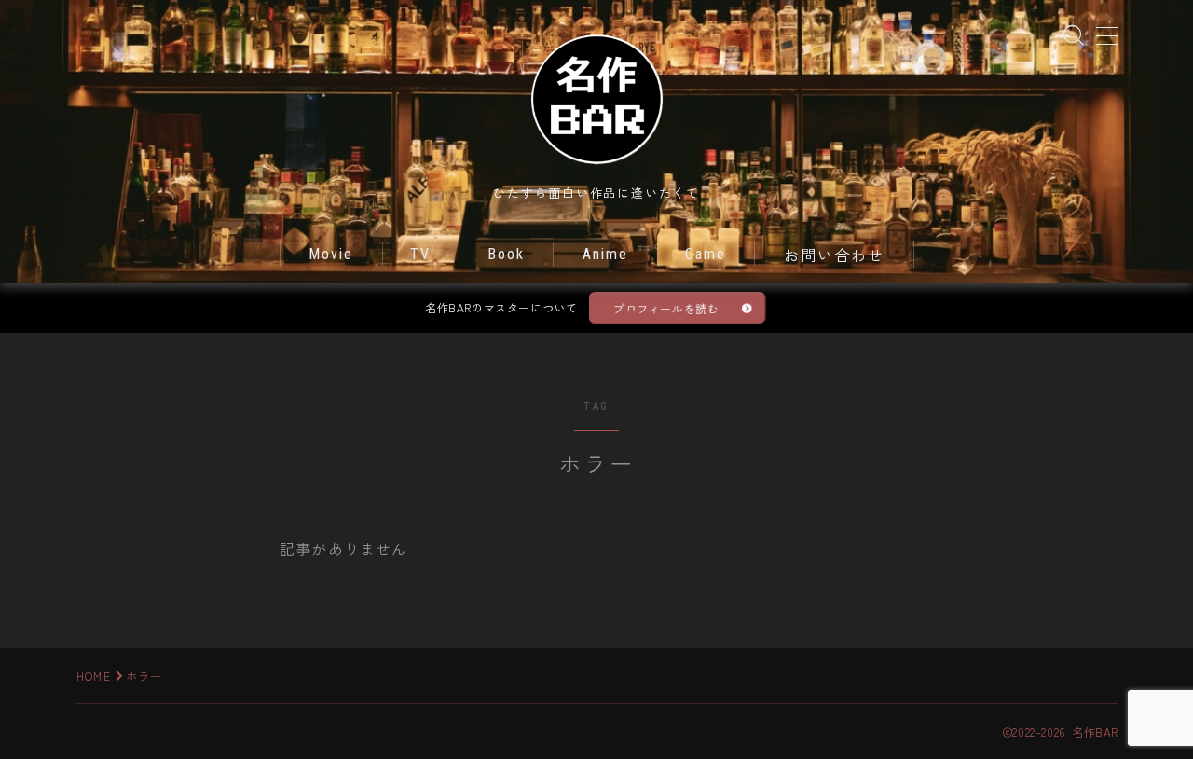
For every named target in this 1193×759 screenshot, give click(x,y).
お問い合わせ (834, 256)
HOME (93, 675)
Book (506, 254)
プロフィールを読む (666, 308)
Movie (331, 254)
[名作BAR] (596, 98)
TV (420, 254)
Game (705, 254)
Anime (606, 254)
